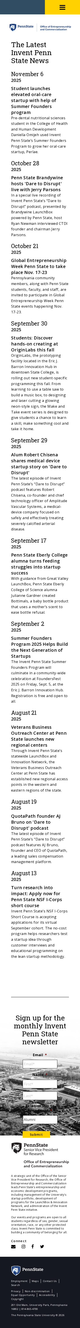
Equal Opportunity (23, 1295)
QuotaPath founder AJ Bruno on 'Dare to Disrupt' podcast (35, 822)
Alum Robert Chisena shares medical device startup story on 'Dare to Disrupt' (39, 464)
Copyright (17, 1299)
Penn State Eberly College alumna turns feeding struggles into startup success (39, 564)
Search (15, 1285)
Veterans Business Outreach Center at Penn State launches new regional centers (39, 736)
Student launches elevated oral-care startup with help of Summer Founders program (33, 100)
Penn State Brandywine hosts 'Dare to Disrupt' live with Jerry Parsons (37, 184)
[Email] (13, 1246)
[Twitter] (42, 1246)
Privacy (15, 1291)
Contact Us (50, 1281)
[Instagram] (24, 1246)
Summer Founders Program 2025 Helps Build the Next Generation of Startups (39, 647)
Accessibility (47, 1295)
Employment (19, 1281)
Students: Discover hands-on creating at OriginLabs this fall (34, 344)
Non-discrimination (37, 1291)
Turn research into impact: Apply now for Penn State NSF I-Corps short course (36, 896)
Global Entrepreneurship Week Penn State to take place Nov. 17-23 (38, 266)
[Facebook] (32, 1246)
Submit (36, 1134)
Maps (35, 1281)
